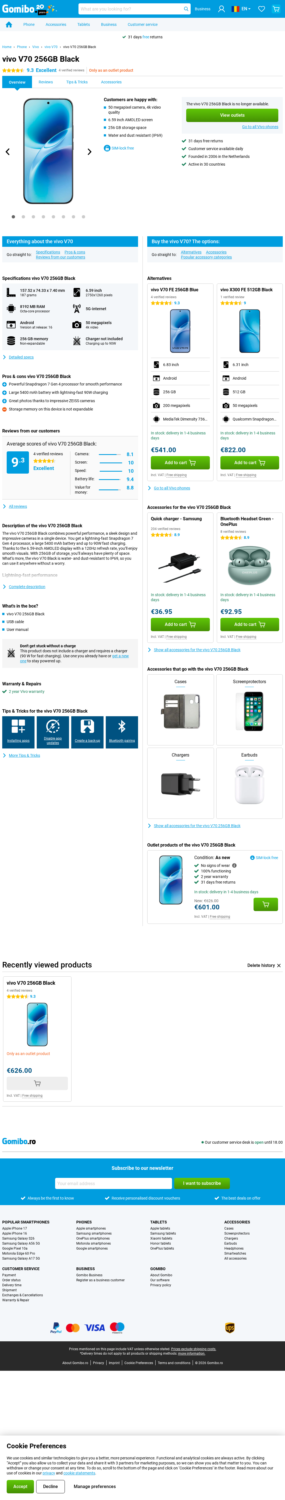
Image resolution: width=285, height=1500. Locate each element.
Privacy (98, 1363)
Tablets (83, 24)
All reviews (18, 506)
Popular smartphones (26, 1222)
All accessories (235, 1258)
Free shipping (176, 475)
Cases (229, 1228)
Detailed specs (21, 357)
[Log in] (221, 9)
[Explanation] (234, 865)
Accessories (56, 24)
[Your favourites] (261, 9)
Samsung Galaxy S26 (18, 1238)
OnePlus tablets (162, 1248)
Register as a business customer (100, 1280)
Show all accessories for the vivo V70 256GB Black (197, 650)
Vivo (35, 47)
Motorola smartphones (93, 1243)
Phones (84, 1222)
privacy (49, 1473)
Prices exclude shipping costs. (193, 1349)
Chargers (231, 1238)
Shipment (9, 1290)
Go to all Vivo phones (260, 127)
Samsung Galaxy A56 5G (21, 1243)
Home (6, 47)
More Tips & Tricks (24, 755)
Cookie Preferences (138, 1363)
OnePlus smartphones (93, 1238)
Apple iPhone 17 (14, 1228)
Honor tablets (160, 1243)
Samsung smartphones (94, 1233)
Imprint (114, 1363)
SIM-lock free (123, 148)
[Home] (9, 24)
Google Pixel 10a (15, 1248)
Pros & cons (75, 252)
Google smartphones (92, 1248)
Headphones (234, 1248)
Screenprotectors (237, 1233)
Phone (29, 24)
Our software (159, 1280)
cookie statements (79, 1473)
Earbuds (230, 1243)
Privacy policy (160, 1285)
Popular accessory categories (206, 257)
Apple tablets (160, 1228)
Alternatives (191, 252)
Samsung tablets (163, 1233)
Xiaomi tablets (161, 1238)
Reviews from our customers (60, 257)
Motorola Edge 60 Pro (18, 1253)
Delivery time (11, 1285)
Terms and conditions (174, 1363)
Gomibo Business (89, 1275)
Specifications (48, 252)
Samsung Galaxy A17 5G (21, 1258)
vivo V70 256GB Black (79, 47)
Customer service (143, 24)
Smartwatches (235, 1253)
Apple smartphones (91, 1228)
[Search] (186, 8)
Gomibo (158, 1269)
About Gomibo (161, 1275)
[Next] (89, 151)
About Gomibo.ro (75, 1363)
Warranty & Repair (15, 1300)
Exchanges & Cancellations (22, 1295)
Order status (11, 1280)
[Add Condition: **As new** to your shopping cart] (266, 904)
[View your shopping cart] (276, 9)
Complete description (27, 586)
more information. (191, 1353)
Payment (9, 1275)
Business (109, 24)
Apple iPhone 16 (14, 1233)
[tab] (13, 216)
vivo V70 (51, 47)
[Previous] (7, 151)
